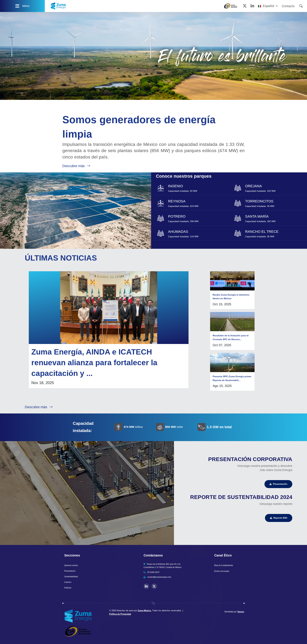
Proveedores (69, 571)
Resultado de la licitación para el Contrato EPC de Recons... (230, 337)
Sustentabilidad (71, 576)
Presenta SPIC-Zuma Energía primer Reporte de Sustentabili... (232, 378)
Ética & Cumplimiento (223, 565)
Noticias (67, 588)
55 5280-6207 (153, 572)
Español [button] (268, 6)
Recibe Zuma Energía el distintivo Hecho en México (231, 296)
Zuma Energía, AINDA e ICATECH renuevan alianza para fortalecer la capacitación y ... (94, 363)
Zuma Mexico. (145, 610)
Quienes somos (71, 565)
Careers (67, 582)
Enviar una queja (221, 571)
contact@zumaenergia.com (159, 577)
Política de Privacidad (120, 614)
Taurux (240, 611)
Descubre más (74, 166)
